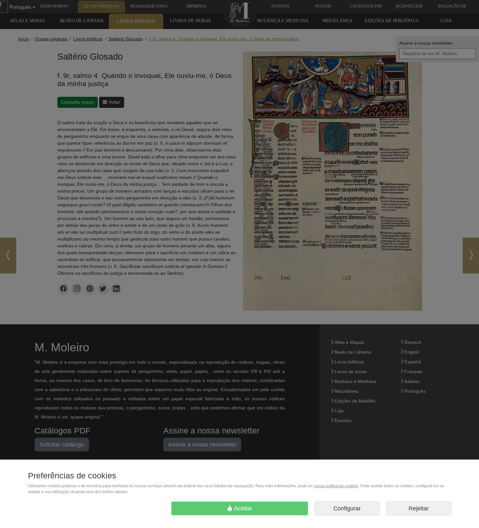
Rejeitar (419, 508)
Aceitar (242, 508)
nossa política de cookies (336, 486)
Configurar (347, 508)
